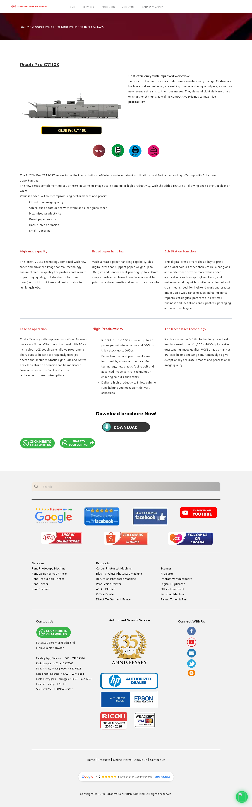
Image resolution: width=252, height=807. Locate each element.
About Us (128, 7)
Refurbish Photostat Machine (116, 578)
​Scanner (165, 568)
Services (88, 7)
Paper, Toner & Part (174, 599)
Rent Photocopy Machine (48, 568)
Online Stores (122, 759)
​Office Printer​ (105, 594)
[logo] (29, 6)
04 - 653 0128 (72, 668)
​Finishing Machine (172, 594)
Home (71, 7)
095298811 (65, 689)
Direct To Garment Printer (114, 599)
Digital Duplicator (172, 584)
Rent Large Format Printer (49, 573)
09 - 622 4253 (83, 679)
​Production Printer (108, 584)
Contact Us (157, 759)
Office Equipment (172, 589)
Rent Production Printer (48, 578)
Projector (166, 573)
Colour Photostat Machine (114, 568)
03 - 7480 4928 (75, 658)
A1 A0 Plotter (105, 589)
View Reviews (162, 776)
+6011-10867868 (62, 663)
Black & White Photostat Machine (119, 573)
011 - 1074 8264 (74, 673)
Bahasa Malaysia (152, 7)
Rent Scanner (41, 589)
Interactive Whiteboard (176, 578)
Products (108, 7)
